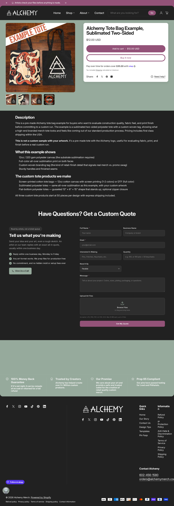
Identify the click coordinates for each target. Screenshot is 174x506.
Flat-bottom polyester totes (34, 189)
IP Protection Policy (163, 424)
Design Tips (145, 427)
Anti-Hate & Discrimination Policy (165, 434)
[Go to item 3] (36, 99)
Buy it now (125, 58)
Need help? (159, 76)
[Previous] (6, 3)
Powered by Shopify (41, 497)
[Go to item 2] (23, 99)
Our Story (144, 419)
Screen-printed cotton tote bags (36, 181)
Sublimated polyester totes (33, 185)
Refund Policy (161, 416)
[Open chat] (6, 490)
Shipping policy (52, 502)
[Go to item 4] (49, 99)
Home (142, 415)
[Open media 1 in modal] (40, 57)
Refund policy (11, 502)
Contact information (67, 502)
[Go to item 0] (11, 99)
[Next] (65, 3)
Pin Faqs (143, 435)
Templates (144, 431)
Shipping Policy (162, 455)
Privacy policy (23, 502)
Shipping (99, 70)
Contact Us (144, 423)
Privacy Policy (161, 448)
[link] (148, 475)
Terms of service (37, 502)
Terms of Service (162, 442)
